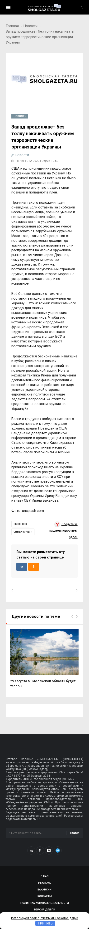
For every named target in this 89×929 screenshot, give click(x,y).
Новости (30, 26)
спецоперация (23, 531)
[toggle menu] (8, 7)
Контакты (44, 896)
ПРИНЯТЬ (45, 923)
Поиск (74, 833)
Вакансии (44, 889)
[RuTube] (49, 850)
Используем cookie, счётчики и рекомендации (44, 918)
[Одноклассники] (40, 850)
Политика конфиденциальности (44, 902)
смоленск (20, 524)
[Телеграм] (58, 850)
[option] (44, 661)
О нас (44, 876)
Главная (12, 26)
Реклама (44, 883)
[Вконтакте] (31, 850)
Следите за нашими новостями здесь (63, 530)
